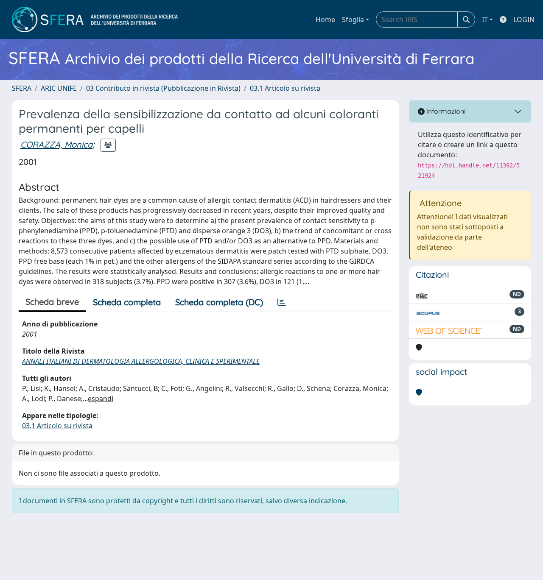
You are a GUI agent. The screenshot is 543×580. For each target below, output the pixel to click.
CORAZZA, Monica (56, 144)
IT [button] (485, 19)
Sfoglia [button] (353, 19)
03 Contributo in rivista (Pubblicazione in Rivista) (163, 88)
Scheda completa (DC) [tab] (219, 302)
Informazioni (445, 111)
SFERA (21, 88)
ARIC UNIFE (59, 88)
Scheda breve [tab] (52, 301)
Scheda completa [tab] (127, 302)
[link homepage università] (95, 19)
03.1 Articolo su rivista (285, 88)
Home (325, 19)
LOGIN (524, 19)
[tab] (281, 302)
